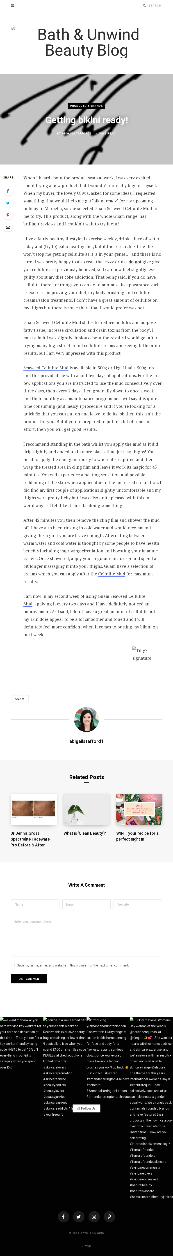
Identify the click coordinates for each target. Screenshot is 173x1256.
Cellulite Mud (111, 574)
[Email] (8, 227)
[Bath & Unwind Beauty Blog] (86, 42)
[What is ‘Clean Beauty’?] (87, 809)
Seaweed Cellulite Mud (45, 368)
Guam (119, 216)
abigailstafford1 (76, 133)
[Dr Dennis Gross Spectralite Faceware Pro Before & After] (34, 809)
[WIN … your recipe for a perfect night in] (139, 809)
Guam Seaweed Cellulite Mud (123, 208)
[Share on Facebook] (8, 191)
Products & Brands (86, 105)
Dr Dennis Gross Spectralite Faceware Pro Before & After (30, 839)
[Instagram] (94, 1216)
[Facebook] (63, 1216)
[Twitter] (78, 1216)
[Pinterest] (8, 215)
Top (87, 1246)
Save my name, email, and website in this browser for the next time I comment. (73, 965)
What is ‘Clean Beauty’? (85, 833)
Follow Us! (88, 1108)
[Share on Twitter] (8, 203)
